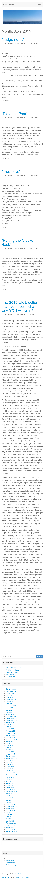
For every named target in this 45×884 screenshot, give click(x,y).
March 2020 (10, 714)
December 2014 (11, 787)
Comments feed (11, 863)
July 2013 (9, 812)
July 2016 (9, 762)
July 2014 (9, 796)
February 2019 (11, 731)
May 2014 (9, 800)
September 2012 (11, 831)
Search (39, 657)
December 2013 (11, 806)
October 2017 (10, 737)
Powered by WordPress (23, 877)
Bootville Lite (6, 877)
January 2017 (10, 754)
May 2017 (9, 748)
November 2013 (11, 808)
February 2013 (11, 823)
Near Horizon (8, 4)
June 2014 (9, 798)
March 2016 (10, 766)
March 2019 (10, 729)
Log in (8, 858)
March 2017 (10, 752)
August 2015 (10, 777)
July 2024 (9, 695)
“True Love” (11, 171)
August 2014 (10, 794)
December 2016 (11, 756)
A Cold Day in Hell (12, 672)
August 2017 (10, 741)
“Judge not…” (13, 39)
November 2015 (11, 773)
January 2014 (10, 804)
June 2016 (9, 764)
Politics (32, 314)
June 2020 (9, 708)
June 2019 (9, 725)
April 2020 (9, 712)
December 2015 (11, 771)
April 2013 (9, 819)
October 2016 (10, 760)
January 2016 (10, 769)
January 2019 (10, 733)
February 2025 (11, 691)
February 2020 (11, 716)
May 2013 (9, 817)
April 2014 (9, 802)
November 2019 (11, 720)
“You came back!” (11, 676)
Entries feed (10, 861)
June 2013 (9, 815)
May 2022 (9, 704)
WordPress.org (11, 865)
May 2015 (9, 781)
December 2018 (11, 735)
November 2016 (11, 758)
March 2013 (10, 821)
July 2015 (9, 779)
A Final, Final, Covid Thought (15, 668)
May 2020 (9, 710)
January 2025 (10, 693)
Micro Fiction (34, 43)
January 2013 (10, 825)
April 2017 (9, 750)
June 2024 (9, 697)
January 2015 (10, 785)
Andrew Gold (21, 43)
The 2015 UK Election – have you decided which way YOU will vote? (21, 306)
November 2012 (11, 827)
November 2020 (11, 706)
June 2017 (9, 745)
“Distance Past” (14, 113)
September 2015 (11, 775)
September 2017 (11, 739)
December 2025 (11, 689)
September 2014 (11, 792)
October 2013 (10, 810)
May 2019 (9, 727)
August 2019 (10, 722)
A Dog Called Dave (12, 674)
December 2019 (11, 718)
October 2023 (10, 702)
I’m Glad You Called (12, 670)
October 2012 (10, 829)
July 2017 (9, 743)
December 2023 (11, 699)
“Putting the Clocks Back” (17, 242)
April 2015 (9, 783)
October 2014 (10, 789)
